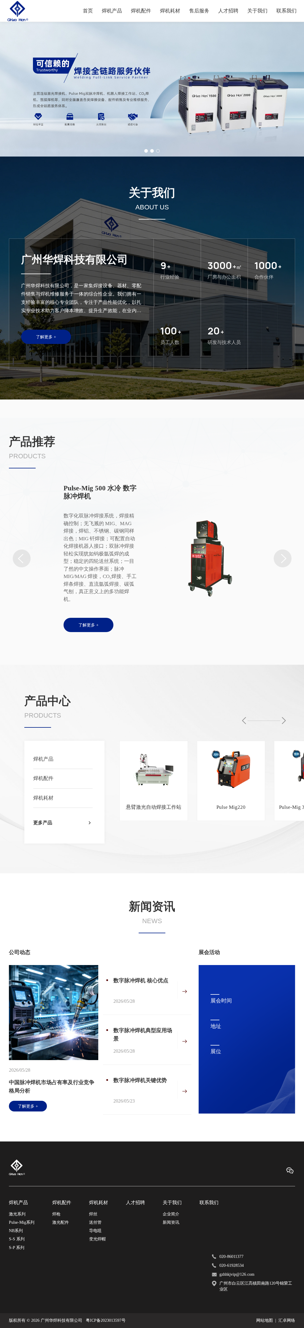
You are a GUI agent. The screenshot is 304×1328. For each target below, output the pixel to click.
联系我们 (286, 11)
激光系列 (17, 1214)
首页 (88, 11)
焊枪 (56, 1214)
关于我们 (257, 11)
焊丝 (93, 1214)
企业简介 (171, 1214)
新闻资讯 (171, 1222)
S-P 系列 (16, 1247)
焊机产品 (112, 11)
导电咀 (95, 1230)
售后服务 (199, 11)
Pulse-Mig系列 (21, 1222)
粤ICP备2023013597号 (106, 1320)
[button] (146, 151)
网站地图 (264, 1320)
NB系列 (16, 1230)
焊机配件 (141, 11)
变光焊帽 (97, 1239)
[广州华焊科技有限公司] (17, 11)
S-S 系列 (17, 1239)
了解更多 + (46, 336)
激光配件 (60, 1222)
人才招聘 (228, 11)
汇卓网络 (286, 1320)
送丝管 (95, 1222)
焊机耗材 (170, 11)
